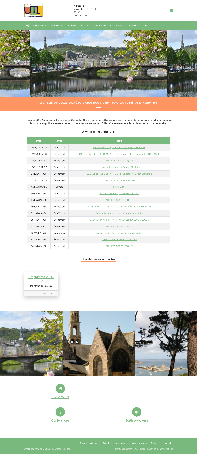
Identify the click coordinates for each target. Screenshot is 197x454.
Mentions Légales (123, 449)
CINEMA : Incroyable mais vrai (119, 180)
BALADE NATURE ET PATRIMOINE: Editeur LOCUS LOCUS (119, 219)
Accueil (83, 443)
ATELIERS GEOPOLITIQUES (119, 160)
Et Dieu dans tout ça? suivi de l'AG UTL (119, 193)
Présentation (39, 25)
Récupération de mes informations (156, 449)
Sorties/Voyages (117, 25)
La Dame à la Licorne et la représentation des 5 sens (119, 213)
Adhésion (72, 25)
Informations (56, 25)
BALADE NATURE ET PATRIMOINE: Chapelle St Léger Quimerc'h (119, 173)
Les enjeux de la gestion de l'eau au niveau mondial (119, 147)
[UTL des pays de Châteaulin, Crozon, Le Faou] (33, 10)
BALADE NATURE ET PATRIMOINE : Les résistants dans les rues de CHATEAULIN (119, 154)
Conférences (100, 25)
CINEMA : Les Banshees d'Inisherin (119, 239)
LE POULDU (119, 187)
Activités (84, 25)
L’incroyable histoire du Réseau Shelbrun (119, 167)
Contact (145, 25)
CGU (136, 449)
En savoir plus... (49, 293)
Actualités (133, 25)
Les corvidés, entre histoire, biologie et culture (119, 233)
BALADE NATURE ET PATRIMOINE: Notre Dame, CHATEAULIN (119, 206)
